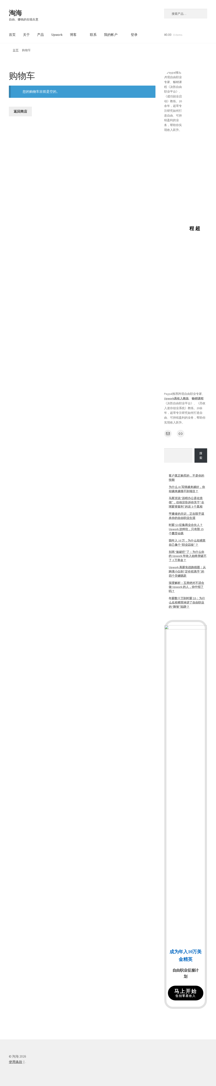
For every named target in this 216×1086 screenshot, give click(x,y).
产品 (40, 34)
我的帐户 (110, 34)
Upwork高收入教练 (176, 398)
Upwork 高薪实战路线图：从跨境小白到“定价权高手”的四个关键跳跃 (187, 571)
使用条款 (15, 1062)
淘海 (15, 13)
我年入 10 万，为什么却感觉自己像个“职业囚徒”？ (187, 543)
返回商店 (20, 111)
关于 (26, 34)
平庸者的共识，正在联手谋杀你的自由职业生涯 (186, 516)
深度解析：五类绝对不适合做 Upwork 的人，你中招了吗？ (186, 587)
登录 (134, 34)
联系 (93, 34)
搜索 (200, 455)
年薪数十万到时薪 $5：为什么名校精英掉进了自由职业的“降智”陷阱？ (187, 602)
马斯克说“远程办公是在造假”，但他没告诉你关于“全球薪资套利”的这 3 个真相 (186, 502)
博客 (73, 34)
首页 (12, 34)
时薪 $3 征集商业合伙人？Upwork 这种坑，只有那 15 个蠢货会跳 (186, 529)
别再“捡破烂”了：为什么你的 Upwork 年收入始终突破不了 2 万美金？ (188, 556)
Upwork (56, 34)
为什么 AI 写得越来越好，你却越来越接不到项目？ (187, 489)
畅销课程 (198, 398)
